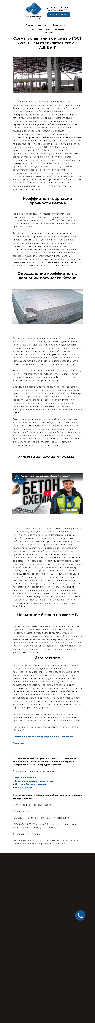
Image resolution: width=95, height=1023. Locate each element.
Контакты (59, 30)
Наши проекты (60, 25)
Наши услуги (43, 25)
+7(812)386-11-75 (60, 10)
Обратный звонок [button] (58, 14)
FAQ (33, 30)
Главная (29, 25)
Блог (40, 30)
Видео (49, 30)
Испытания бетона (25, 777)
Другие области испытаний (31, 784)
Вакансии (48, 33)
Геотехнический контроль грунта (34, 781)
